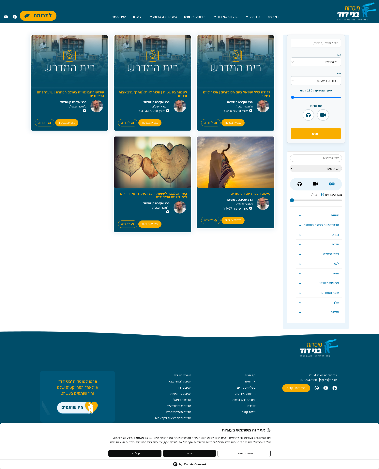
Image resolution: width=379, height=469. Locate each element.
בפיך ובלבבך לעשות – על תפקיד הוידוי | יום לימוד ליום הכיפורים (153, 195)
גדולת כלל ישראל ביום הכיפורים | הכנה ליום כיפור (236, 94)
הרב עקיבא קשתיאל (239, 102)
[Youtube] (6, 17)
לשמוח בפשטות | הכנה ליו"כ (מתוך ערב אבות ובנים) (152, 94)
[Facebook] (15, 17)
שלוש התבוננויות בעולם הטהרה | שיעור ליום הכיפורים (70, 94)
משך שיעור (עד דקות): (326, 194)
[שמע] (308, 115)
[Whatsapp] (316, 388)
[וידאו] (323, 115)
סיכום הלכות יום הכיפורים (250, 193)
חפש (316, 133)
